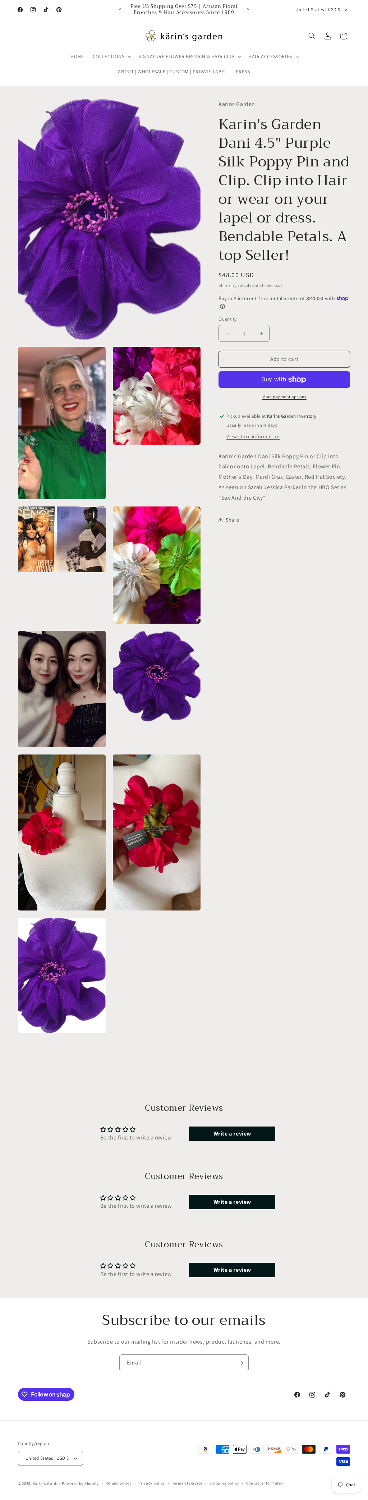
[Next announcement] (248, 10)
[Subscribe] (240, 1362)
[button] (111, 56)
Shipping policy (224, 1483)
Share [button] (232, 520)
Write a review (232, 1133)
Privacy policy (151, 1483)
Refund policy (118, 1483)
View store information (253, 436)
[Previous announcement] (120, 10)
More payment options (284, 396)
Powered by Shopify (80, 1483)
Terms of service (187, 1483)
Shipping (227, 285)
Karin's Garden (47, 1483)
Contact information (265, 1483)
